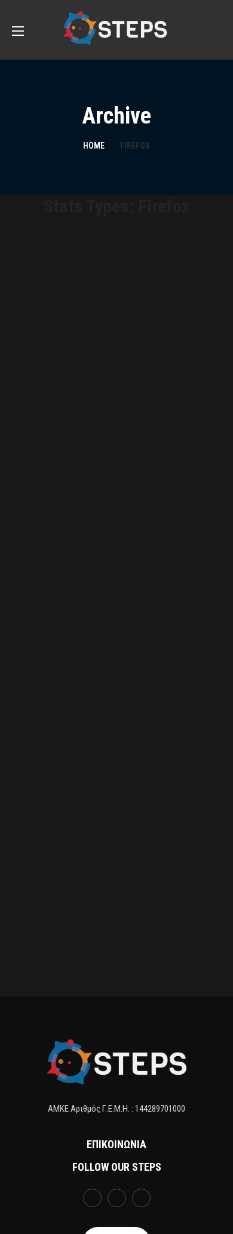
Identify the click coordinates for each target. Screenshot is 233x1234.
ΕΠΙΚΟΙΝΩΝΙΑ (116, 1144)
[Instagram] (117, 1198)
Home (94, 145)
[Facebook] (92, 1198)
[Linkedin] (141, 1198)
